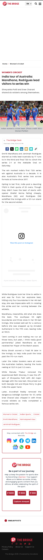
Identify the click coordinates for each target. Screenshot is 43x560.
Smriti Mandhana (10, 419)
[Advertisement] (21, 35)
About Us (19, 547)
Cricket (36, 414)
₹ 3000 (22, 493)
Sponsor (22, 477)
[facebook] (7, 149)
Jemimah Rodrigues (11, 424)
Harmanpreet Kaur (27, 419)
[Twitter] (12, 149)
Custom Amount (21, 501)
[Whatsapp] (17, 149)
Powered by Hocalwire (29, 554)
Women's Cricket (12, 72)
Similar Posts (14, 520)
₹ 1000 (33, 493)
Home (5, 64)
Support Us (29, 547)
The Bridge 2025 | (12, 554)
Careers (5, 549)
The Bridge (29, 433)
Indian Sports (25, 414)
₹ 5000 (10, 493)
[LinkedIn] (21, 149)
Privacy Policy (7, 547)
